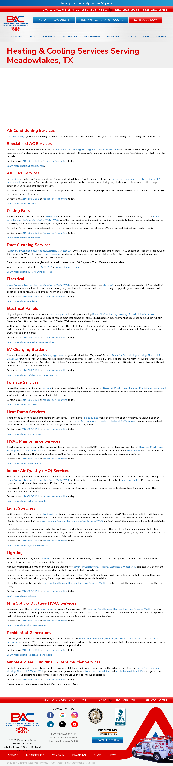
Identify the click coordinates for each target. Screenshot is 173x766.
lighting (45, 558)
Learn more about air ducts (22, 203)
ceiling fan (51, 216)
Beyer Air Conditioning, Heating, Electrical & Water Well (87, 149)
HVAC (33, 36)
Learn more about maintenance (24, 463)
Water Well (69, 36)
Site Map (90, 762)
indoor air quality (130, 480)
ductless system (44, 609)
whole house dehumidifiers (131, 671)
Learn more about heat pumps (24, 434)
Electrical (49, 36)
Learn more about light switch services (28, 545)
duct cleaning (52, 254)
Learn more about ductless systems (27, 625)
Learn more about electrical (22, 301)
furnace (47, 388)
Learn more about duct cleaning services (29, 271)
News (112, 755)
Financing (113, 36)
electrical (108, 285)
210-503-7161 (30, 161)
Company (131, 36)
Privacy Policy (47, 762)
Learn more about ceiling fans (23, 237)
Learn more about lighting (21, 596)
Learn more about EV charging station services (33, 375)
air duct (15, 179)
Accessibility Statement (70, 762)
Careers (161, 36)
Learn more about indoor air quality (26, 501)
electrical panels (58, 314)
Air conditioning (15, 136)
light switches (51, 514)
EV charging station (53, 355)
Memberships (92, 36)
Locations (16, 36)
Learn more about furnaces (22, 404)
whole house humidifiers (96, 671)
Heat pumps (91, 417)
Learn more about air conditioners (25, 166)
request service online (55, 161)
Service (13, 755)
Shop (146, 36)
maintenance (134, 450)
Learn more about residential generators (29, 654)
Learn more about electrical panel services (30, 342)
